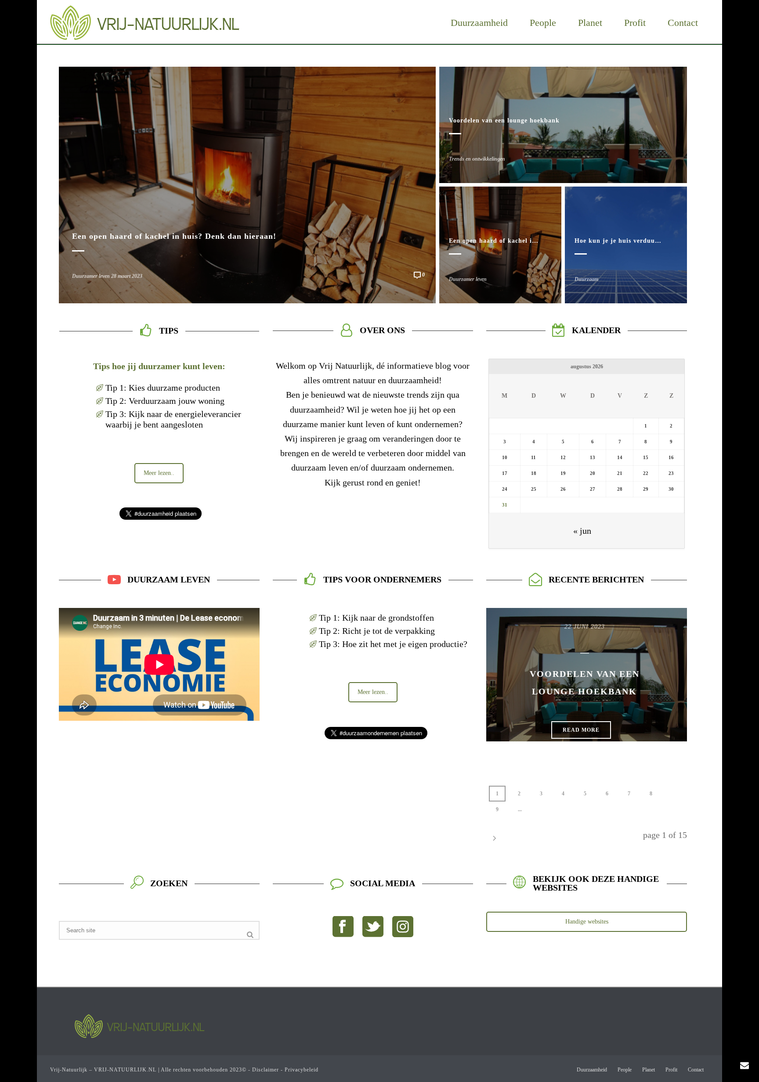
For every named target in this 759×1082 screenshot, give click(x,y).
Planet (590, 23)
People (543, 23)
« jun (582, 531)
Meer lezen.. (159, 473)
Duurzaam (586, 279)
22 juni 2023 (584, 626)
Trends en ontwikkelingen (477, 159)
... (520, 809)
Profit (635, 23)
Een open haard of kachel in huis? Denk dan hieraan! (174, 236)
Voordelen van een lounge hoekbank (504, 120)
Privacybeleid (301, 1070)
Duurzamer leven (91, 276)
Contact (683, 23)
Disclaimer (265, 1070)
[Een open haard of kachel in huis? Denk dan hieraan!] (247, 184)
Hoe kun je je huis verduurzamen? (628, 240)
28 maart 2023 (126, 276)
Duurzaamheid (479, 23)
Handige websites (586, 921)
